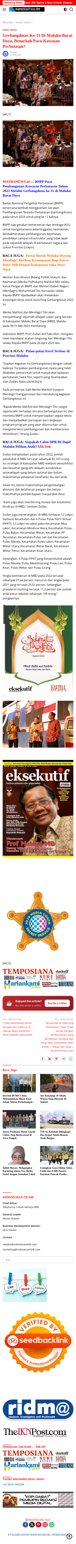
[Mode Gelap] (65, 9)
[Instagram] (45, 1525)
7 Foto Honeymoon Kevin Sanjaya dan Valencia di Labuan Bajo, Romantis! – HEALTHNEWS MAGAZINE (17, 1027)
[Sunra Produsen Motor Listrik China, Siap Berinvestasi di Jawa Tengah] (19, 1119)
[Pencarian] (71, 9)
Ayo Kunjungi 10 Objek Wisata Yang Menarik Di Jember (53, 1098)
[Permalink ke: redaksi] (5, 53)
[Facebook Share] (42, 1058)
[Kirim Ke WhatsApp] (70, 1058)
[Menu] (5, 9)
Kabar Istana (10, 29)
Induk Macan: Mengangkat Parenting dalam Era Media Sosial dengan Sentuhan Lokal (19, 1171)
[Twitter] (32, 1525)
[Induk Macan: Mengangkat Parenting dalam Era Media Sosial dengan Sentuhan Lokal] (19, 1155)
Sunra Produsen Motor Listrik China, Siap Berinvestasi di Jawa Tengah (19, 1134)
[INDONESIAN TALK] (26, 9)
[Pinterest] (38, 1525)
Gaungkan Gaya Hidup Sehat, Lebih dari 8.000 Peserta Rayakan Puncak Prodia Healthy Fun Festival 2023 (56, 1171)
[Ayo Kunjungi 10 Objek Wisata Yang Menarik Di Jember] (56, 1083)
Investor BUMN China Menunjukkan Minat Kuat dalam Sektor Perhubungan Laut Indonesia (18, 1099)
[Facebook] (25, 1525)
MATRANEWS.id (16, 182)
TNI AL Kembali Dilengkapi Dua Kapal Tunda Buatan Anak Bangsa (55, 1134)
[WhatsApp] (51, 1525)
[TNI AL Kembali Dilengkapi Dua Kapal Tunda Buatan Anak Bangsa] (56, 1119)
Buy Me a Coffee (57, 1003)
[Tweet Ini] (49, 1058)
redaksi (13, 52)
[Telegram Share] (63, 1058)
